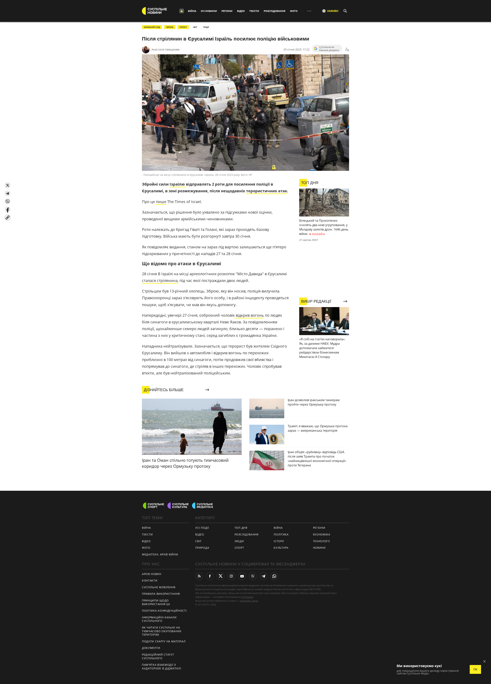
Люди (239, 541)
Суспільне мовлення (158, 587)
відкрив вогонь (249, 315)
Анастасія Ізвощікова (166, 49)
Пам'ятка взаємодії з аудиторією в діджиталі (161, 666)
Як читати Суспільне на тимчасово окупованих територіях (161, 631)
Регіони (227, 11)
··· (309, 10)
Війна (192, 11)
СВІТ (195, 27)
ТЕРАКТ (183, 27)
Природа (202, 547)
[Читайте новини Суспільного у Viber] (253, 576)
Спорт (239, 547)
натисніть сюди (249, 600)
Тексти (254, 11)
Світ (198, 541)
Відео (241, 11)
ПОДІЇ (206, 27)
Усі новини (209, 11)
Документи (151, 648)
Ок (475, 669)
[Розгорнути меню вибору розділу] (181, 11)
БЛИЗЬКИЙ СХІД (152, 27)
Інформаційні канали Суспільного (159, 619)
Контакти (149, 580)
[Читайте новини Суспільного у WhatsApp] (274, 576)
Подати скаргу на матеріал (164, 641)
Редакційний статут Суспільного (158, 656)
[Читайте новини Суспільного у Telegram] (263, 576)
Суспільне (247, 597)
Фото (293, 11)
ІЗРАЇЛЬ (169, 27)
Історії (279, 541)
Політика (281, 534)
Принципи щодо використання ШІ (156, 602)
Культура (281, 547)
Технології (321, 541)
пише (161, 201)
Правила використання (161, 594)
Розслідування (274, 11)
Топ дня (241, 528)
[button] (7, 185)
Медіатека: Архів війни (160, 554)
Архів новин (151, 574)
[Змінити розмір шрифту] (347, 49)
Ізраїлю (178, 184)
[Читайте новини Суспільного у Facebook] (210, 576)
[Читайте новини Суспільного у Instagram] (231, 576)
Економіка (321, 534)
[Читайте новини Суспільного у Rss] (199, 576)
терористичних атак (266, 190)
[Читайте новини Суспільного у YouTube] (242, 576)
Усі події (202, 528)
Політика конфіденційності (164, 610)
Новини (319, 547)
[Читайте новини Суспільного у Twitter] (220, 576)
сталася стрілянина (160, 280)
